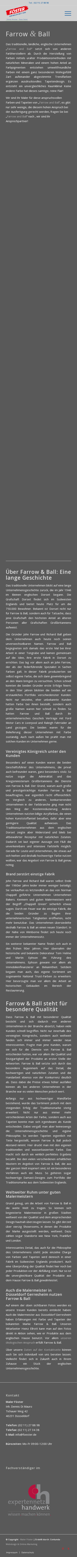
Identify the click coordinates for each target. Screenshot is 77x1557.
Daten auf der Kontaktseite (42, 1349)
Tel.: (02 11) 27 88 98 (39, 2)
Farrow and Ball (19, 49)
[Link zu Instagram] (63, 1548)
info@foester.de (26, 1434)
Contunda (55, 1539)
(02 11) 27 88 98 (29, 1425)
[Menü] (66, 13)
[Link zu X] (68, 1548)
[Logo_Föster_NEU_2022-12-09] (32, 13)
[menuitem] (66, 13)
